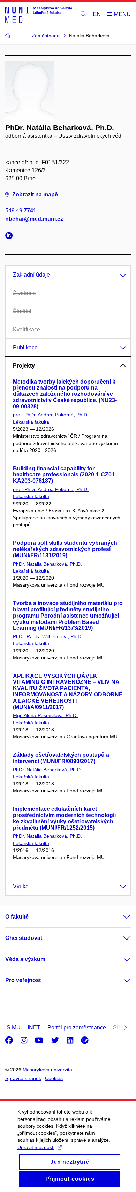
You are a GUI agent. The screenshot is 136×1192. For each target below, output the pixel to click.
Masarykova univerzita (47, 1069)
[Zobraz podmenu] (119, 916)
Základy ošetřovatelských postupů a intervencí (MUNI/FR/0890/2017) (61, 758)
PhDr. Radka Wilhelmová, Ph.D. (48, 636)
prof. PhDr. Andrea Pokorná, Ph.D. (51, 414)
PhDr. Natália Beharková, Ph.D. (47, 564)
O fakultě (17, 917)
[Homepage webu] (38, 14)
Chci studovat (23, 938)
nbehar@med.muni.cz (34, 219)
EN (97, 14)
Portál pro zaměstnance (76, 1028)
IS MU (13, 1028)
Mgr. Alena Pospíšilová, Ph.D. (45, 715)
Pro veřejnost (23, 980)
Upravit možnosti (35, 1147)
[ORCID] (10, 237)
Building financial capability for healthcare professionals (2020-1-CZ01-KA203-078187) (64, 475)
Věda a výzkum (25, 959)
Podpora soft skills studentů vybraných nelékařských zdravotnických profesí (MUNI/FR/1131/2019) (65, 549)
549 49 (20, 210)
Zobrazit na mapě (35, 194)
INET (34, 1028)
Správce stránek (23, 1078)
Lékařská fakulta (31, 422)
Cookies (54, 1078)
